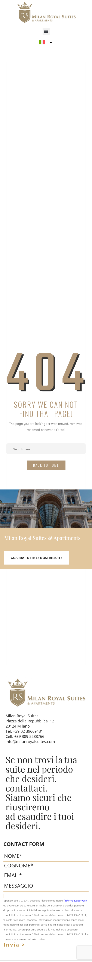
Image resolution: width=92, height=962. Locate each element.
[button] (46, 31)
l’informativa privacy (75, 900)
